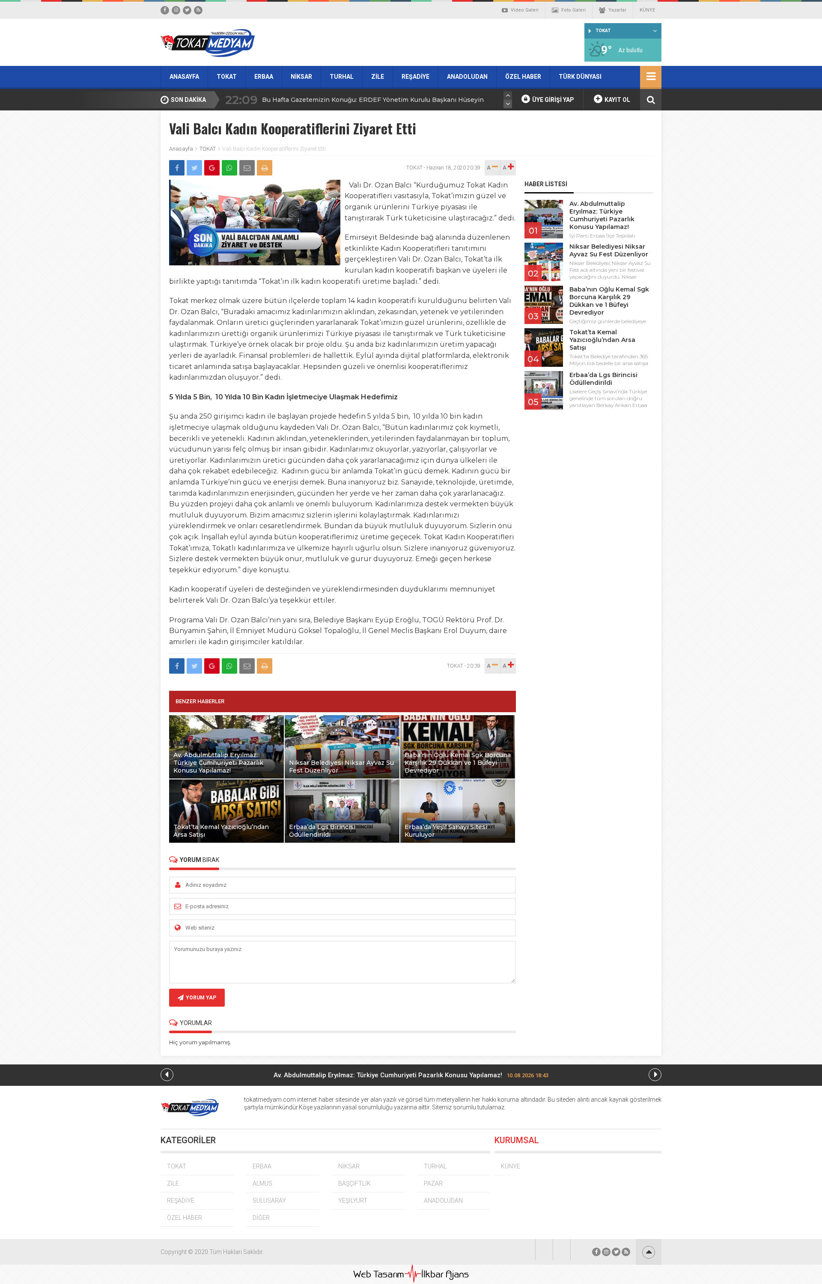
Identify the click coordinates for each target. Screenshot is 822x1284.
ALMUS (262, 1183)
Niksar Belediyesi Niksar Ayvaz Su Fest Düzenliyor (608, 250)
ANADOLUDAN (467, 76)
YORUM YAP (201, 998)
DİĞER (261, 1217)
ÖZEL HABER (523, 76)
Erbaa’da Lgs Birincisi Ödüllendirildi (603, 378)
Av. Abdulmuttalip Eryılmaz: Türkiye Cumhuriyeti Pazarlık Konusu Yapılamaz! (601, 215)
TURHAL (342, 76)
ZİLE (377, 76)
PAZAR (433, 1183)
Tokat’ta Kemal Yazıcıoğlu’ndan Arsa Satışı (602, 339)
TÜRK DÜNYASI (580, 76)
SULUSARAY (269, 1200)
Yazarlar (617, 10)
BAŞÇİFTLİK (354, 1183)
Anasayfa (181, 149)
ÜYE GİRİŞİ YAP (552, 99)
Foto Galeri (573, 10)
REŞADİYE (415, 76)
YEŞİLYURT (352, 1200)
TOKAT (227, 76)
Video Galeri (525, 10)
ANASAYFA (184, 76)
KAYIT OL (616, 99)
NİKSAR (301, 76)
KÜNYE (647, 10)
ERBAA (263, 76)
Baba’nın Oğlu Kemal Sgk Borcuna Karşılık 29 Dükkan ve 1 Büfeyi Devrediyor (609, 300)
